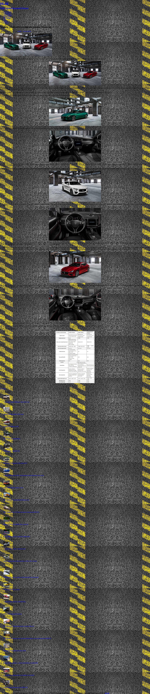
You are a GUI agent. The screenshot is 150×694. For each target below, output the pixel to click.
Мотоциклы (7, 16)
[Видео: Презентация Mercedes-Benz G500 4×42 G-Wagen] (6, 558)
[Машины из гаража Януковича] (6, 611)
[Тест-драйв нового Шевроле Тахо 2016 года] (6, 399)
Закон (5, 21)
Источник (3, 388)
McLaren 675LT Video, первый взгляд (14, 548)
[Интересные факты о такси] (6, 586)
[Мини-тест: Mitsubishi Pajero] (6, 435)
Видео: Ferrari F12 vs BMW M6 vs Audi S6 (15, 524)
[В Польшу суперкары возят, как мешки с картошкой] (6, 672)
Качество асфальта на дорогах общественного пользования (20, 577)
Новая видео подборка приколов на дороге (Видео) (18, 626)
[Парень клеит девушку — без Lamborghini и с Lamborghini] (6, 660)
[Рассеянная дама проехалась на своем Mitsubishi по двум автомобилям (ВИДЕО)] (6, 635)
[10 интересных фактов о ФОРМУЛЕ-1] (6, 598)
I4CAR (107, 693)
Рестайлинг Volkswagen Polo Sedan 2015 (15, 463)
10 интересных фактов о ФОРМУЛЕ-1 (14, 601)
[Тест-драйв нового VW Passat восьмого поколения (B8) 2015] (6, 509)
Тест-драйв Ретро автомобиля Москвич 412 (16, 500)
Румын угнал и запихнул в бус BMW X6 (15, 687)
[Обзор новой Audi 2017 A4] (6, 448)
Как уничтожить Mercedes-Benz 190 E (14, 650)
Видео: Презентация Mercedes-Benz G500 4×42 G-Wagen (20, 561)
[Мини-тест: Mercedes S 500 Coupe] (6, 411)
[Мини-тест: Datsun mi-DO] (6, 423)
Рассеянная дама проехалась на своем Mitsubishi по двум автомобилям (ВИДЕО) (27, 638)
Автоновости (7, 11)
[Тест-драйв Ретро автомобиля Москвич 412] (6, 497)
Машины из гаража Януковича (12, 614)
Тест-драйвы (7, 18)
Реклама (5, 22)
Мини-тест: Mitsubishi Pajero (11, 438)
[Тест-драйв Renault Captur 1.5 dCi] (6, 484)
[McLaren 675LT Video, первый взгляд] (6, 546)
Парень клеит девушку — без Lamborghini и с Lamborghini (20, 663)
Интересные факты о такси (11, 589)
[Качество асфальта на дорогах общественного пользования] (6, 574)
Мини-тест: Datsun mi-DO (11, 426)
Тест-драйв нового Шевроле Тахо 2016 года (16, 402)
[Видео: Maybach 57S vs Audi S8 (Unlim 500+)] (6, 533)
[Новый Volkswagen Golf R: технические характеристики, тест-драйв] (6, 472)
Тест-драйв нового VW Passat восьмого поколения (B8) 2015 (21, 512)
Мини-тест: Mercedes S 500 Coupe (13, 414)
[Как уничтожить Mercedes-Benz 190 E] (6, 647)
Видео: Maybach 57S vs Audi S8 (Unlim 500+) (16, 536)
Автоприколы (7, 15)
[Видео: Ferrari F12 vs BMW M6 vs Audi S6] (6, 521)
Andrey (19, 31)
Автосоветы (7, 13)
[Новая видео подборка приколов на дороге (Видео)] (6, 623)
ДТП (4, 19)
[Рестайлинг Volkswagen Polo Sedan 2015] (6, 460)
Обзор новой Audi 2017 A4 (11, 451)
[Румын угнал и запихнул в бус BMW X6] (6, 684)
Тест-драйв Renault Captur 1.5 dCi (13, 487)
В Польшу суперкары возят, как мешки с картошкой (18, 675)
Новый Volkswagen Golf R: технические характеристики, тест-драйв (23, 475)
